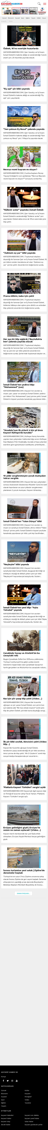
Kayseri (44, 18)
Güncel (4, 18)
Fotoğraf (28, 1097)
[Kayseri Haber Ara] (39, 3)
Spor (22, 18)
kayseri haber (6, 1118)
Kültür (39, 18)
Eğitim (28, 18)
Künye (3, 1076)
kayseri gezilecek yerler (33, 1124)
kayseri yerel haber (32, 1118)
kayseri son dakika (32, 1115)
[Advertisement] (24, 924)
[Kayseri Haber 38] (11, 3)
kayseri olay (5, 1121)
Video (27, 1100)
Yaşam (33, 18)
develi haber (5, 1124)
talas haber (29, 1121)
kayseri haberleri (7, 1115)
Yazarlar (28, 1103)
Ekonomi (11, 18)
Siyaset (17, 18)
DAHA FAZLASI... (23, 893)
